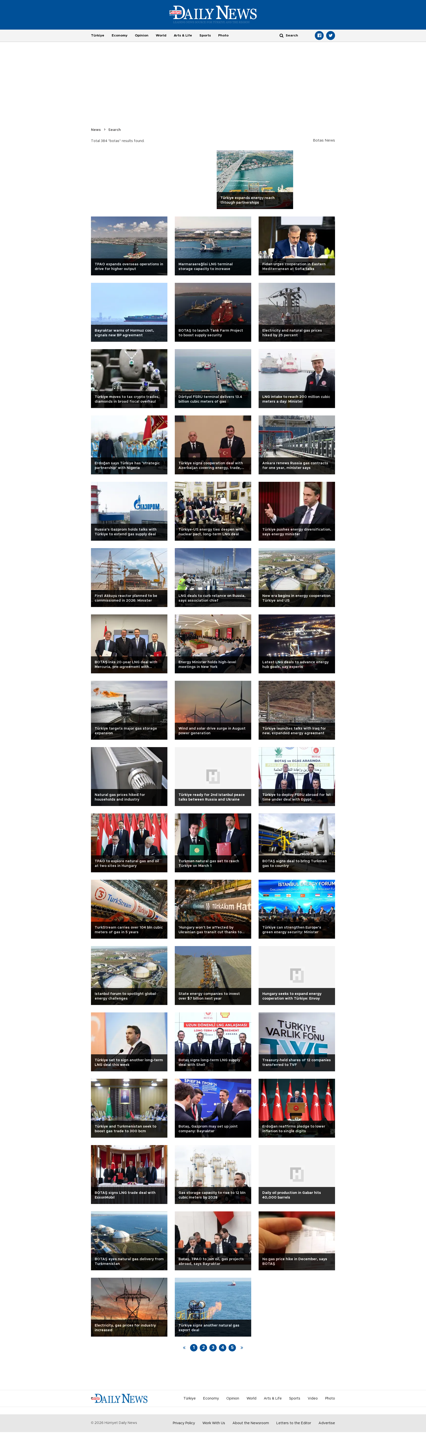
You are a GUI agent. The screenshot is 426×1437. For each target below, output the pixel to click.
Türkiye (97, 35)
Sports (205, 35)
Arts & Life (183, 35)
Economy (119, 35)
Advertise (327, 1423)
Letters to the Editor (293, 1423)
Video (313, 1398)
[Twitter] (330, 35)
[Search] (282, 35)
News (96, 130)
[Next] (242, 1347)
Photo (223, 35)
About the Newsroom (250, 1423)
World (161, 35)
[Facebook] (319, 35)
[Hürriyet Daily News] (213, 14)
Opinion (141, 35)
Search (114, 130)
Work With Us (213, 1423)
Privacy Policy (184, 1423)
